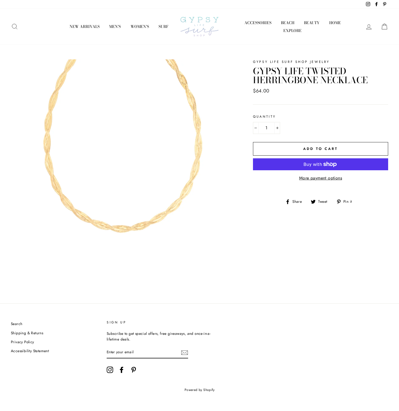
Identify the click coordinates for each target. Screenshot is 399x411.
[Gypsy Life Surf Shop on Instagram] (110, 370)
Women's (140, 27)
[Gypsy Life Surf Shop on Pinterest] (133, 370)
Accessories (257, 23)
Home (335, 23)
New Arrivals (84, 27)
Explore (292, 31)
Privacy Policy (22, 342)
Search (16, 323)
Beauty (311, 23)
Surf (163, 27)
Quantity (264, 116)
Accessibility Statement (30, 351)
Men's (115, 27)
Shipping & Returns (27, 333)
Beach (287, 23)
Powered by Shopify (199, 389)
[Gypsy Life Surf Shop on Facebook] (121, 370)
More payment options (320, 178)
